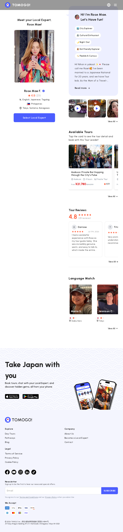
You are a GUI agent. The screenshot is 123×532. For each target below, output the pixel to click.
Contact (68, 442)
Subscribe (110, 490)
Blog (7, 442)
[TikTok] (33, 472)
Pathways (10, 438)
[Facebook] (7, 472)
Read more (82, 88)
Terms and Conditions (29, 497)
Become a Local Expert (76, 438)
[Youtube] (14, 472)
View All (111, 121)
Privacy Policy (12, 458)
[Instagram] (20, 472)
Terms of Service (13, 453)
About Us (69, 433)
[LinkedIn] (27, 472)
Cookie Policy (11, 462)
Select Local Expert (34, 117)
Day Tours (10, 433)
